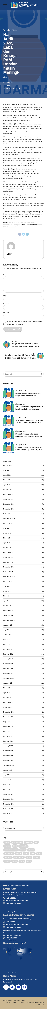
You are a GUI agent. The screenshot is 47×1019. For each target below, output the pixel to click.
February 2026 (8, 494)
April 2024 (6, 601)
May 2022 (6, 688)
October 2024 (8, 572)
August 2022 (7, 683)
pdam (39, 853)
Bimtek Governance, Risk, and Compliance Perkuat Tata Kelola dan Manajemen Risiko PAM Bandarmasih (29, 435)
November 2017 (8, 804)
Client (15, 846)
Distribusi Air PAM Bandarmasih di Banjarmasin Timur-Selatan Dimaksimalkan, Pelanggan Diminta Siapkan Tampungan (28, 394)
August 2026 (7, 465)
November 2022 (8, 668)
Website (6, 313)
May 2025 (6, 538)
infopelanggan (9, 853)
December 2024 (8, 562)
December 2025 (8, 504)
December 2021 (8, 712)
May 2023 (6, 639)
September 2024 (9, 577)
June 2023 (7, 634)
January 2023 (8, 659)
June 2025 (7, 533)
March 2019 (7, 736)
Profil (14, 1002)
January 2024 (8, 615)
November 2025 (8, 509)
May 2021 (6, 722)
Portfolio (36, 857)
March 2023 (7, 649)
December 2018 (8, 751)
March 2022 (7, 697)
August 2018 (7, 770)
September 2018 (9, 765)
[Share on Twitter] (23, 234)
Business (7, 846)
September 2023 (9, 620)
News (32, 853)
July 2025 (6, 528)
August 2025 (7, 523)
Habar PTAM (11, 30)
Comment (7, 275)
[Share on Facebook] (19, 234)
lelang (26, 853)
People (29, 857)
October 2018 (8, 760)
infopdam (31, 850)
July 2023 (6, 630)
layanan (18, 853)
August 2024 (7, 581)
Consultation (23, 846)
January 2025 (8, 557)
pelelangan (8, 857)
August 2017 (7, 813)
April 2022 (6, 693)
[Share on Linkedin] (27, 234)
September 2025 (9, 518)
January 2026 (8, 499)
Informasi (41, 1005)
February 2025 (8, 552)
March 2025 (7, 548)
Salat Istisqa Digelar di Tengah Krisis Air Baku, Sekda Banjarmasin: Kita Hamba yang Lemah (29, 421)
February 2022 (8, 702)
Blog (36, 842)
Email (5, 304)
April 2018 (6, 789)
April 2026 (6, 485)
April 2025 (6, 543)
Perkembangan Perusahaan (35, 1002)
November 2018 (8, 755)
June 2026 (7, 475)
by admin (10, 88)
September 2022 (9, 678)
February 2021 (8, 726)
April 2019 (6, 731)
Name (6, 295)
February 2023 (8, 654)
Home (8, 1002)
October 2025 (8, 514)
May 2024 (6, 596)
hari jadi (22, 850)
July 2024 (6, 586)
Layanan (21, 1002)
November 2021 (8, 717)
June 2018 (7, 780)
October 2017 (8, 809)
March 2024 (7, 605)
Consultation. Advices (11, 850)
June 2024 (7, 591)
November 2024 (8, 567)
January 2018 (8, 794)
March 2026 (7, 489)
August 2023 (7, 625)
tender (29, 861)
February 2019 (8, 741)
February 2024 (8, 610)
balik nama (28, 842)
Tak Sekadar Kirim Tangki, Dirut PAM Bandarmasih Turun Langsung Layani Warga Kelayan (29, 408)
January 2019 (8, 746)
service (14, 861)
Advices (7, 842)
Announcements (17, 842)
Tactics (22, 861)
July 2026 (6, 470)
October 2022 (8, 673)
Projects (7, 861)
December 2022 (8, 664)
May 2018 (6, 784)
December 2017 (8, 799)
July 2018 (6, 775)
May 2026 (6, 480)
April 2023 (6, 644)
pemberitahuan (19, 857)
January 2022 (8, 707)
